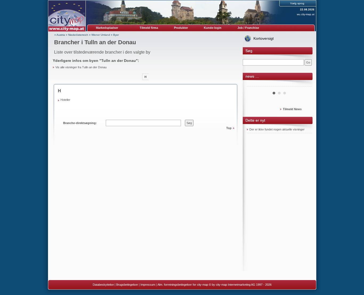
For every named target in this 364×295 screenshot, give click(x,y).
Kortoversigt (263, 38)
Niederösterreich (78, 34)
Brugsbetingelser (127, 284)
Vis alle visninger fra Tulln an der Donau (81, 67)
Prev (253, 84)
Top (229, 128)
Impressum (147, 284)
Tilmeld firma (149, 27)
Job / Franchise (248, 27)
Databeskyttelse (103, 284)
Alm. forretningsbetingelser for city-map (182, 284)
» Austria (59, 34)
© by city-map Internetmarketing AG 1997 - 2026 (240, 284)
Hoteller (65, 99)
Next (305, 84)
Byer (116, 34)
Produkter (181, 27)
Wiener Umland (100, 34)
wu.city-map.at (305, 14)
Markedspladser (107, 27)
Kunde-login (212, 27)
